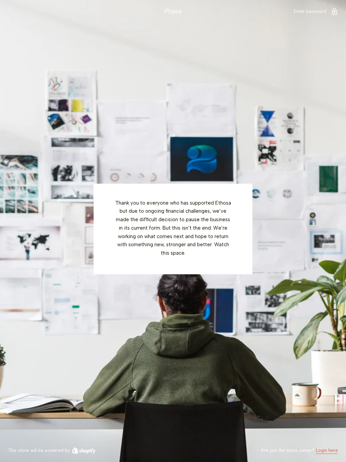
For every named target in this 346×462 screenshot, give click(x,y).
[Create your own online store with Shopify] (83, 450)
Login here (327, 450)
